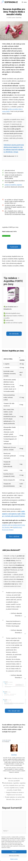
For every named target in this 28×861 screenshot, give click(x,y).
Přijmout (14, 851)
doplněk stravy (13, 785)
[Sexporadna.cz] (10, 2)
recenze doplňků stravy (11, 788)
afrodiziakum (8, 783)
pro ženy (21, 785)
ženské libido (17, 790)
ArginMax (16, 783)
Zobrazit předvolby (14, 855)
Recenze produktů (14, 780)
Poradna (9, 778)
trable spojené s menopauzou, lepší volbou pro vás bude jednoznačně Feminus (13, 513)
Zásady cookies (14, 859)
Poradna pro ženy (17, 778)
